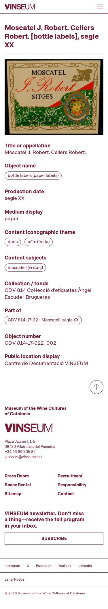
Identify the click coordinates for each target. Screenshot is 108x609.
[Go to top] (96, 387)
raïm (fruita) (39, 242)
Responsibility (72, 485)
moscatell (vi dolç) (25, 267)
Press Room (17, 476)
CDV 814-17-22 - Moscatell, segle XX (43, 320)
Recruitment (70, 476)
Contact (66, 494)
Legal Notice (14, 579)
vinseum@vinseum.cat (23, 456)
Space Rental (18, 485)
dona (13, 242)
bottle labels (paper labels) (33, 175)
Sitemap (13, 494)
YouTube (64, 565)
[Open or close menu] (99, 6)
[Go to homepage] (20, 6)
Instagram (12, 565)
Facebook (43, 565)
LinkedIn (85, 565)
